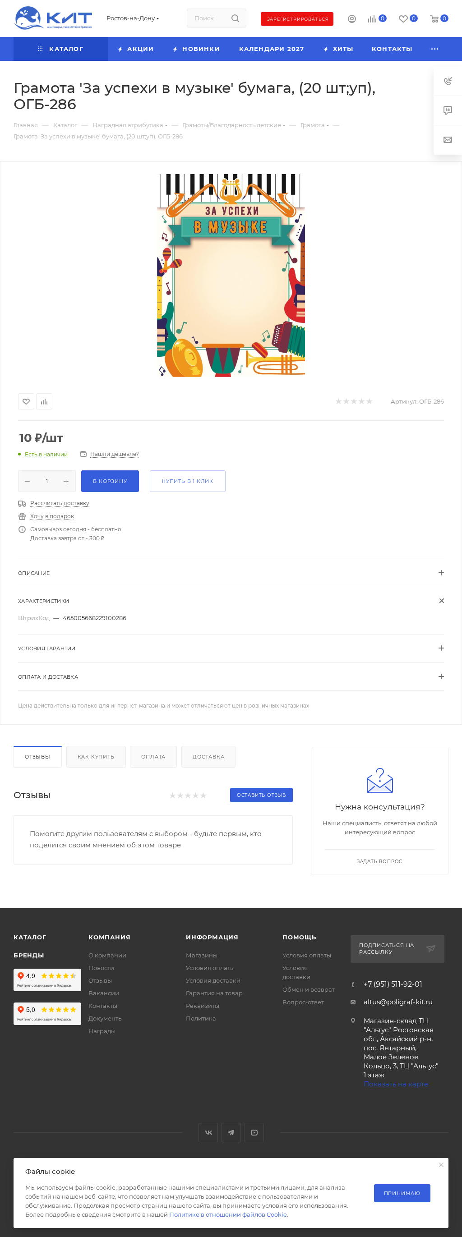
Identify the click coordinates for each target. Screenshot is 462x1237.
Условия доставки (213, 980)
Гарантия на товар (214, 993)
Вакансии (103, 993)
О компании (107, 955)
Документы (105, 1018)
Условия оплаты (210, 967)
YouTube (254, 1132)
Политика (201, 1018)
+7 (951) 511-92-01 (393, 984)
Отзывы (38, 757)
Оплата (153, 757)
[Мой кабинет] (352, 20)
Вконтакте (208, 1132)
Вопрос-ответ (303, 1002)
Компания (109, 937)
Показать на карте (396, 1084)
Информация (212, 937)
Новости (101, 967)
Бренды (29, 955)
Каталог (30, 937)
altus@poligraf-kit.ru (398, 1002)
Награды (102, 1031)
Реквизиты (202, 1005)
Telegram (231, 1132)
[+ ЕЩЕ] (435, 49)
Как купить (96, 757)
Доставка (208, 757)
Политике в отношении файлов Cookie (228, 1214)
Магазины (201, 955)
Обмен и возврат (308, 989)
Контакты (102, 1005)
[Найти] (235, 18)
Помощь (299, 937)
